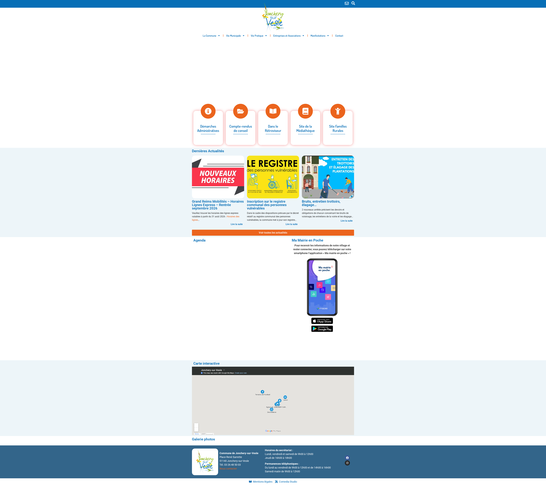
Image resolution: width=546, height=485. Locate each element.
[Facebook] (347, 457)
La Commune (209, 35)
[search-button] (353, 3)
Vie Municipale (233, 35)
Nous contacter (228, 468)
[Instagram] (347, 462)
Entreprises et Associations (287, 35)
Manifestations (318, 35)
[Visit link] (273, 191)
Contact (339, 35)
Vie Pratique (257, 35)
